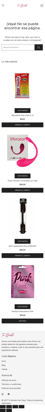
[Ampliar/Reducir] (3, 406)
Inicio (4, 361)
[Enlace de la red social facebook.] (9, 394)
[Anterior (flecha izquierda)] (3, 410)
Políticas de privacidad (11, 388)
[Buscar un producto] (3, 5)
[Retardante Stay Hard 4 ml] (22, 85)
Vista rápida (22, 110)
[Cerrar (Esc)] (21, 406)
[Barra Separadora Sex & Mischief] (22, 216)
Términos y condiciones (11, 384)
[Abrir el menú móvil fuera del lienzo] (41, 5)
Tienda (4, 369)
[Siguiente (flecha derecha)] (9, 410)
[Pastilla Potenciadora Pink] (22, 281)
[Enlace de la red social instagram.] (2, 394)
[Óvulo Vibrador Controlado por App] (22, 151)
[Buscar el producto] (39, 47)
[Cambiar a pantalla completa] (9, 406)
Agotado (22, 321)
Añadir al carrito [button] (22, 125)
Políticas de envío (9, 380)
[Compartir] (15, 406)
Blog (3, 365)
